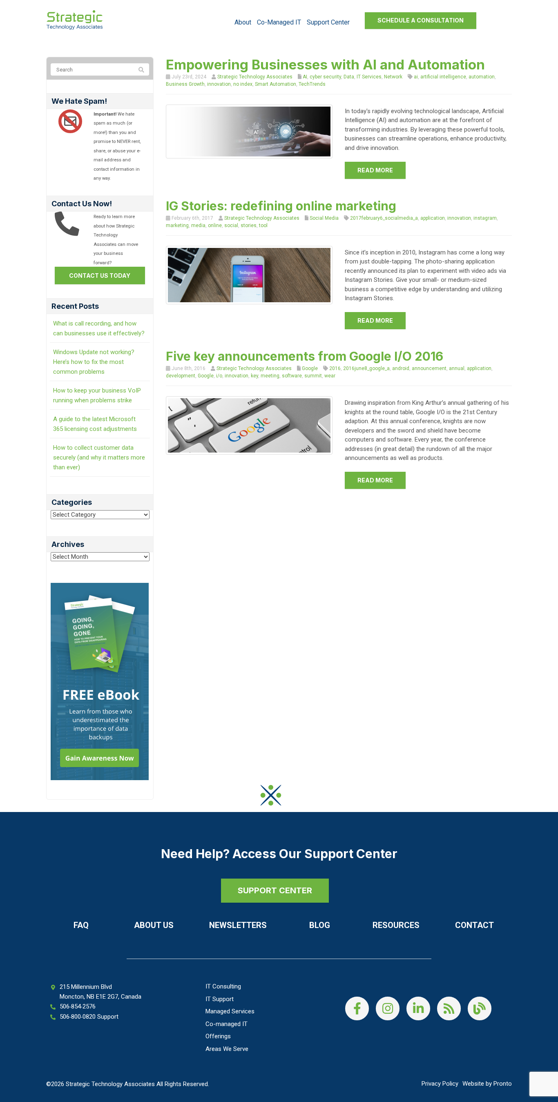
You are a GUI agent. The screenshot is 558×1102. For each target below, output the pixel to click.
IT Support (219, 999)
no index (242, 84)
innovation (219, 84)
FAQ (81, 925)
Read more (375, 170)
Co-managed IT (279, 22)
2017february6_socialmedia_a (384, 218)
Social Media (324, 218)
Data (349, 77)
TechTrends (312, 84)
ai (416, 77)
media (198, 225)
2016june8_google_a (366, 368)
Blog (319, 925)
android (400, 368)
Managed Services (229, 1011)
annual (456, 368)
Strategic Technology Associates (254, 77)
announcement (429, 368)
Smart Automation (275, 84)
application (432, 218)
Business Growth (185, 84)
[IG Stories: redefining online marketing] (249, 274)
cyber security (325, 77)
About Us (154, 925)
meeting (270, 376)
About (242, 22)
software (292, 376)
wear (329, 376)
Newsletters (238, 925)
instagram (485, 218)
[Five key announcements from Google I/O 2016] (249, 425)
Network (393, 77)
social (231, 225)
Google (310, 368)
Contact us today (99, 275)
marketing (177, 225)
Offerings (218, 1036)
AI (305, 77)
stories (249, 225)
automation (482, 77)
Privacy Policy (440, 1083)
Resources (396, 925)
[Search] (141, 69)
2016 (335, 368)
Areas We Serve (226, 1049)
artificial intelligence (443, 77)
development (180, 376)
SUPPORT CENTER (275, 890)
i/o (219, 376)
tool (263, 225)
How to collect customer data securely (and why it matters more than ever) (99, 457)
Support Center (328, 22)
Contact (474, 925)
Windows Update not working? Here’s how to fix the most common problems (93, 361)
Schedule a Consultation (420, 20)
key (254, 376)
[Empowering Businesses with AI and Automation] (249, 131)
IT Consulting (223, 986)
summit (313, 376)
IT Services (369, 77)
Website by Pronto (487, 1083)
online (215, 225)
